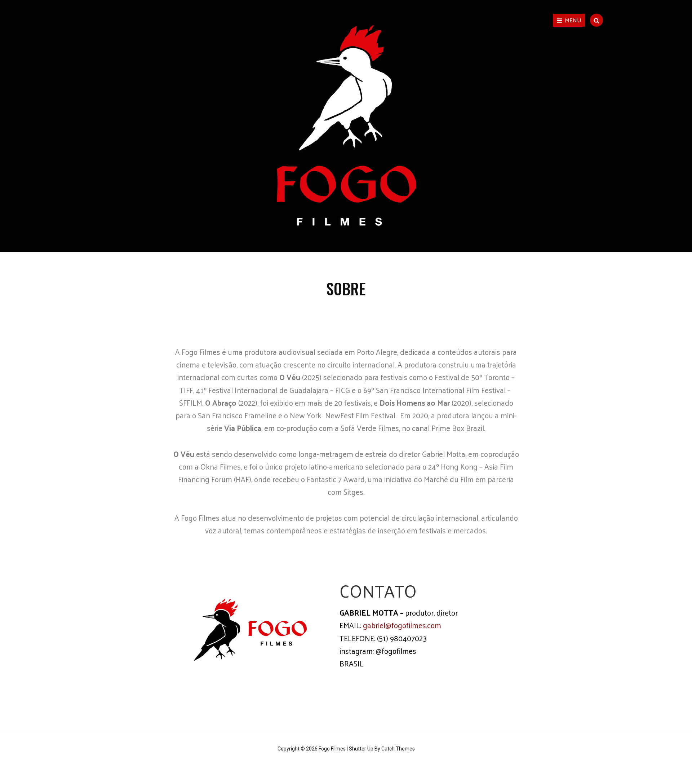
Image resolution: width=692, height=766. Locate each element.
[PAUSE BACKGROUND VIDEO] (347, 232)
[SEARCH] (596, 20)
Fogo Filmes (332, 749)
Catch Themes (398, 749)
